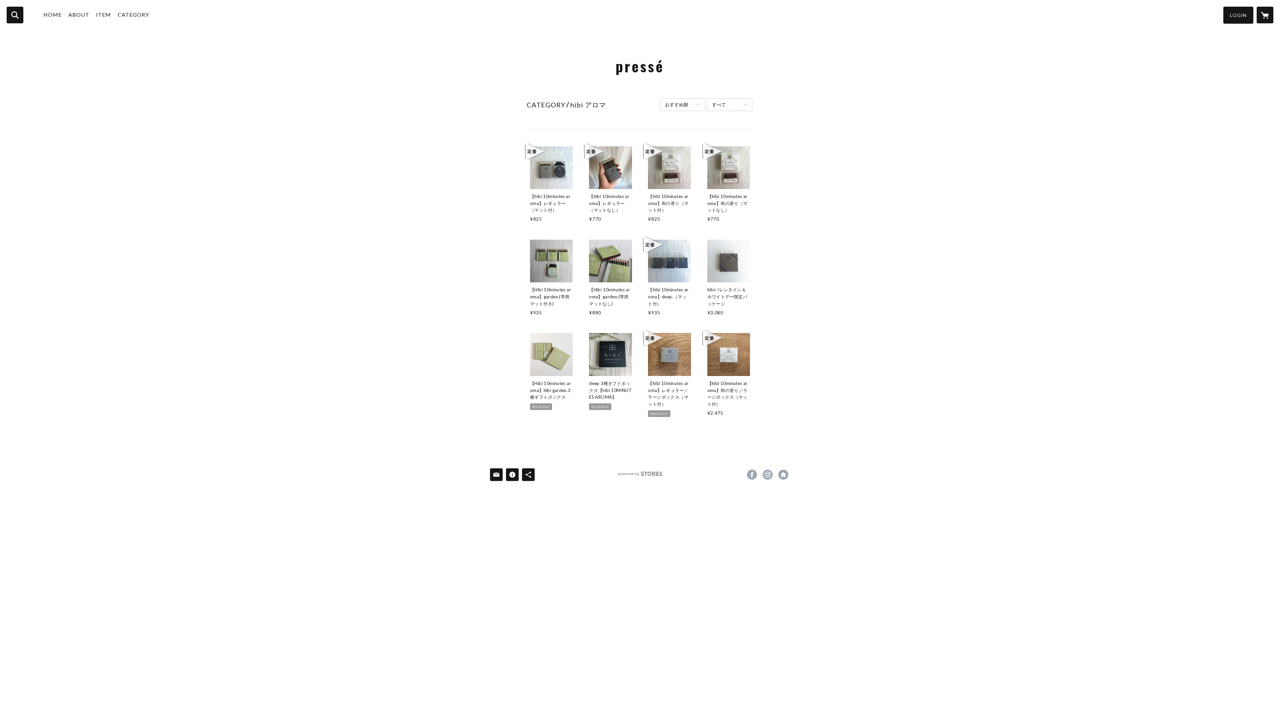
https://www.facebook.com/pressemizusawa (752, 475)
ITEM (103, 14)
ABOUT (78, 14)
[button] (1238, 15)
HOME (52, 14)
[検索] (15, 15)
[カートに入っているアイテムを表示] (1265, 15)
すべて (719, 104)
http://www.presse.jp (783, 475)
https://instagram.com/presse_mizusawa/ (768, 475)
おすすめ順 (676, 104)
